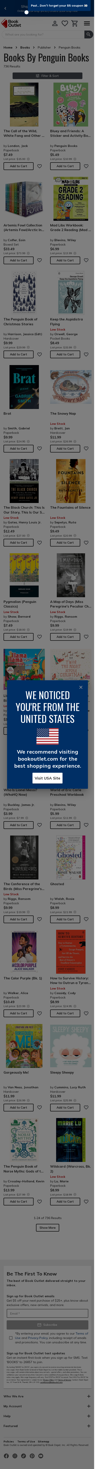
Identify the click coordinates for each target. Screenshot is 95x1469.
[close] (81, 687)
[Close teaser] (26, 12)
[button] (59, 5)
